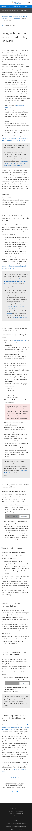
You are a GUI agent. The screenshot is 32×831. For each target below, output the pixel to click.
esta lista (9, 313)
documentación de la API (18, 340)
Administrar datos (16, 18)
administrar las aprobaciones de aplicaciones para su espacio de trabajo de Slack (15, 727)
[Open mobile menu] (3, 2)
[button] (3, 25)
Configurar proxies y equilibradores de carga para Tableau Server (15, 281)
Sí (11, 792)
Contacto (21, 815)
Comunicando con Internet (20, 317)
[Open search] (29, 2)
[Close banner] (30, 6)
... (9, 18)
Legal (11, 808)
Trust (15, 815)
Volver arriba (16, 777)
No (16, 792)
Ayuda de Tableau (8, 16)
